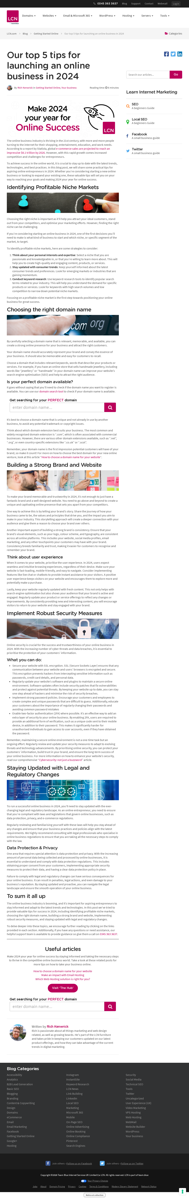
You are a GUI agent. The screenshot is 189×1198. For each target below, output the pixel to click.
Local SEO (72, 1103)
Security (131, 1075)
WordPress (106, 15)
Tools (163, 15)
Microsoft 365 (74, 1112)
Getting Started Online (46, 33)
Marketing (72, 1108)
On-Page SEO (74, 1122)
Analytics (12, 1079)
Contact (149, 3)
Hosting (127, 15)
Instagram (72, 1075)
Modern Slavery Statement (125, 1186)
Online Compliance (78, 1136)
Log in (176, 3)
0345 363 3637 (108, 934)
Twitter (130, 1093)
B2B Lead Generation (20, 1084)
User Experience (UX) (138, 1103)
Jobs (35, 1186)
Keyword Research (77, 1084)
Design (11, 1108)
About (43, 1186)
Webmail (162, 3)
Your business (69, 87)
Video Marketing (136, 1108)
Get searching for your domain (43, 400)
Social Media (133, 1079)
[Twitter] (173, 54)
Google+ (12, 1141)
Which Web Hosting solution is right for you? (62, 979)
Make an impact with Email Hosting (62, 975)
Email (10, 1122)
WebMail (131, 1122)
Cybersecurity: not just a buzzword (60, 760)
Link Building (74, 1093)
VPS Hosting (133, 1112)
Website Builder (135, 1126)
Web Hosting (133, 1117)
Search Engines (75, 1145)
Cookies (82, 1186)
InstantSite (73, 1079)
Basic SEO (13, 1089)
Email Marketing (17, 1126)
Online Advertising (77, 1126)
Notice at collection (94, 1195)
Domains (27, 15)
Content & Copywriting (21, 1103)
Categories (175, 33)
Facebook (13, 1131)
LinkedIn (71, 1098)
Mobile (70, 1117)
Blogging (12, 1093)
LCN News (72, 1089)
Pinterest (72, 1141)
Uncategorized (135, 1098)
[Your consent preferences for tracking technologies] (182, 1191)
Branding (12, 1098)
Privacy (71, 1186)
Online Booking (75, 1131)
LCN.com (12, 33)
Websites (48, 15)
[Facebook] (166, 54)
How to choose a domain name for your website (71, 457)
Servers (146, 15)
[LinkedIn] (179, 54)
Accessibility (14, 1075)
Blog (124, 3)
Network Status (148, 1186)
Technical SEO (134, 1084)
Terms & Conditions (99, 1186)
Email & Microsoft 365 (76, 15)
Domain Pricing (57, 1186)
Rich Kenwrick (25, 87)
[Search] (110, 407)
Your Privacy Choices (97, 1180)
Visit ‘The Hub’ (62, 988)
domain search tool (51, 391)
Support (135, 3)
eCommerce (14, 1117)
